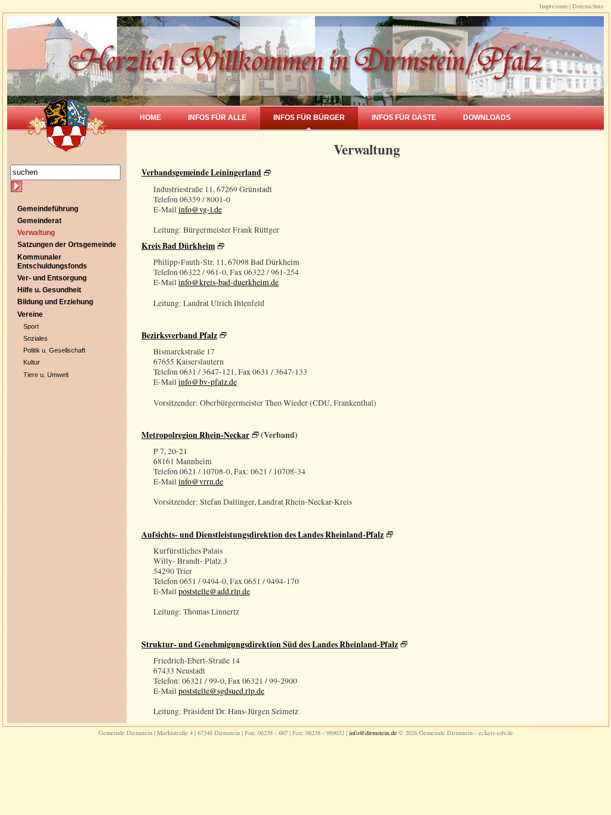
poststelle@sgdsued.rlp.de (221, 691)
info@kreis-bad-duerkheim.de (228, 282)
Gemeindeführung (47, 209)
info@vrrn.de (200, 481)
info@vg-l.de (200, 209)
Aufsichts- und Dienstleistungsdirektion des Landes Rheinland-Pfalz (262, 535)
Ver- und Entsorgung (52, 278)
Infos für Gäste (404, 117)
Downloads (487, 117)
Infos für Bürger (309, 117)
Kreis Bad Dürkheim (178, 246)
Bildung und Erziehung (55, 302)
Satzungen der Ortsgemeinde (66, 244)
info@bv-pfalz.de (207, 381)
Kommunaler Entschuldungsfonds (52, 261)
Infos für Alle (217, 117)
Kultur (31, 362)
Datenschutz (588, 6)
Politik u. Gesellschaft (54, 350)
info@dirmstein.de (373, 732)
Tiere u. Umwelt (46, 374)
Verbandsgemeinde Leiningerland (201, 172)
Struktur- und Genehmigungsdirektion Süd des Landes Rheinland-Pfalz (269, 644)
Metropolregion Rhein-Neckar (195, 435)
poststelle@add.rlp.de (214, 591)
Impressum (553, 6)
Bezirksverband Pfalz (179, 335)
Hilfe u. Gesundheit (49, 290)
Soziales (35, 338)
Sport (31, 326)
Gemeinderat (39, 221)
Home (150, 117)
